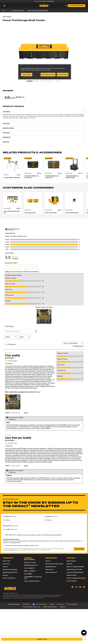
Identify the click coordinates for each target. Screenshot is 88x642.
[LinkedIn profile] (83, 587)
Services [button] (6, 142)
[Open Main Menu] (4, 5)
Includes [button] (6, 133)
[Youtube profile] (80, 587)
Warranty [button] (7, 137)
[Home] (3, 10)
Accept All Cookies (62, 74)
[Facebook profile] (72, 587)
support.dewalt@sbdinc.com (11, 550)
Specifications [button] (8, 128)
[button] (44, 95)
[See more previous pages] (8, 10)
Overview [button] (6, 112)
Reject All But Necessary (48, 74)
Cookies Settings (26, 74)
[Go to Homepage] (44, 6)
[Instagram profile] (76, 587)
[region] (44, 170)
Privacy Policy (27, 548)
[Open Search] (66, 5)
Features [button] (6, 123)
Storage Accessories (18, 10)
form (56, 548)
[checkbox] (3, 535)
